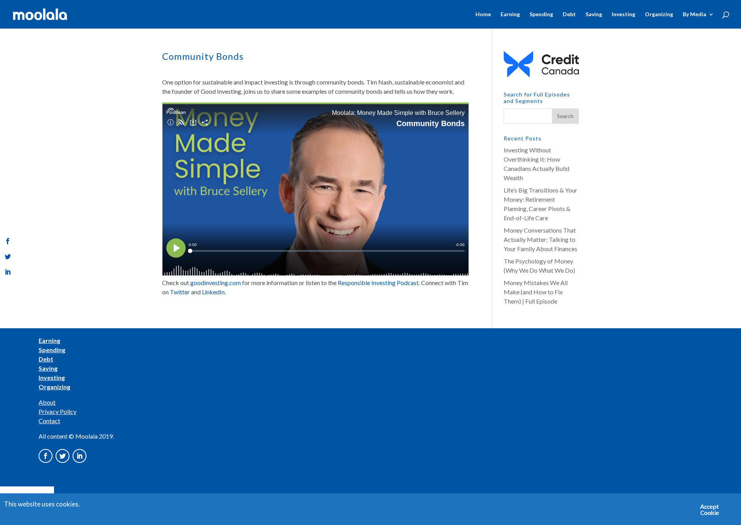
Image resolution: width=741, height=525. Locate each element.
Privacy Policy (57, 411)
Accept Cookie (709, 509)
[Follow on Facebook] (45, 456)
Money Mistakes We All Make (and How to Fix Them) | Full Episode (536, 292)
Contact (49, 420)
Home (483, 14)
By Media (694, 14)
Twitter (180, 291)
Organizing (659, 14)
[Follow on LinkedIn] (79, 456)
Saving (593, 14)
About (47, 402)
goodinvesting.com (215, 282)
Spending (541, 14)
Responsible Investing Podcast (378, 282)
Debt (569, 14)
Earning (510, 14)
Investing (623, 14)
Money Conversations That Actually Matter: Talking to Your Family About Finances (540, 239)
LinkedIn (213, 291)
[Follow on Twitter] (62, 456)
